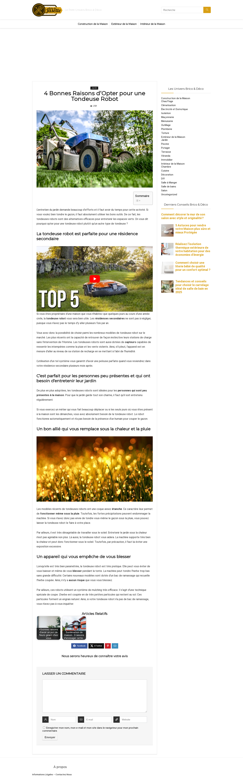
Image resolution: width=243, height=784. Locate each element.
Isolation (166, 113)
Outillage (166, 125)
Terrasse (166, 151)
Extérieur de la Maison (124, 23)
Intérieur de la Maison (152, 23)
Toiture (165, 133)
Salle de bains (168, 186)
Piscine (165, 143)
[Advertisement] (121, 53)
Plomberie (166, 129)
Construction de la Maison (93, 23)
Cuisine (165, 170)
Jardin (94, 88)
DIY (163, 178)
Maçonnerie (167, 117)
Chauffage (167, 101)
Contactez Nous (64, 774)
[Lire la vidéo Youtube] (95, 278)
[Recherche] (207, 10)
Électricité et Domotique (174, 109)
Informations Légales (42, 774)
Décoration (167, 174)
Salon (164, 190)
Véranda (165, 155)
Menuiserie (167, 121)
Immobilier (167, 159)
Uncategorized (169, 194)
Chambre (166, 166)
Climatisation (168, 105)
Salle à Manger (169, 182)
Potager (165, 147)
